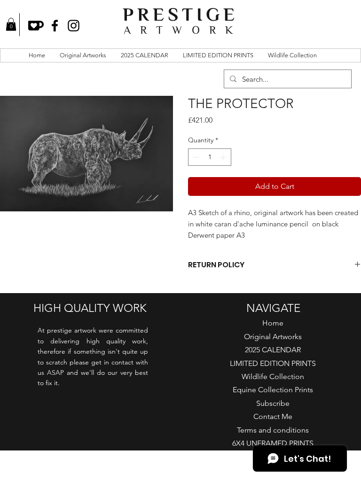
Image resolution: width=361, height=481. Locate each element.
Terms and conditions (273, 430)
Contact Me (272, 416)
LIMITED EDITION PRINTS (273, 363)
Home (272, 322)
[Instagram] (73, 25)
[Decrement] (195, 157)
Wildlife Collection (273, 376)
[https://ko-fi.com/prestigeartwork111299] (36, 25)
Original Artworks (273, 336)
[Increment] (224, 157)
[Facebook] (55, 25)
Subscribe (273, 403)
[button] (11, 24)
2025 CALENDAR (273, 349)
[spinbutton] (209, 157)
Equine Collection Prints (273, 389)
